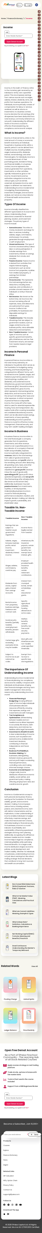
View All (34, 966)
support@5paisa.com (11, 1194)
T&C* (27, 46)
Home (3, 18)
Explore (6, 1150)
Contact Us (7, 1190)
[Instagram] (12, 1205)
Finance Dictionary (15, 18)
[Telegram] (8, 1205)
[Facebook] (4, 1205)
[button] (36, 4)
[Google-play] (8, 1214)
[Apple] (4, 1214)
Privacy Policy (8, 1185)
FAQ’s (5, 1160)
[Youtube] (20, 1205)
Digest (5, 1165)
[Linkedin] (16, 1205)
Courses (6, 1145)
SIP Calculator (8, 1176)
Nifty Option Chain (10, 1180)
